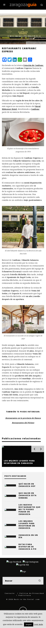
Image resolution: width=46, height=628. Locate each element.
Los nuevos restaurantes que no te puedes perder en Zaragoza (29, 509)
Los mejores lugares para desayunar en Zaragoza (27, 524)
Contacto (10, 593)
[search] (39, 581)
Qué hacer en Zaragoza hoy (27, 485)
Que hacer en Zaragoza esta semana (27, 495)
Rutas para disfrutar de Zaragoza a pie (28, 546)
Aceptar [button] (29, 624)
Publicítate (25, 595)
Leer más (38, 624)
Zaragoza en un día (28, 536)
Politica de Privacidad (32, 593)
